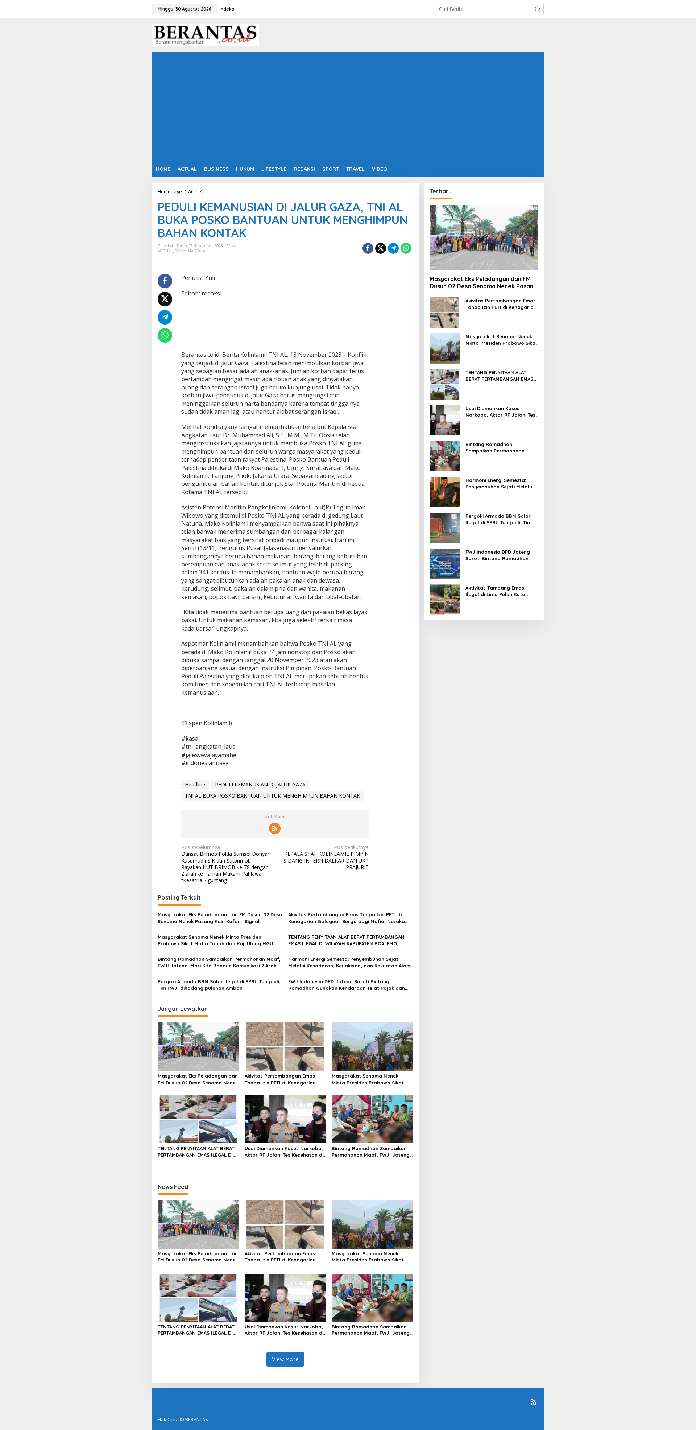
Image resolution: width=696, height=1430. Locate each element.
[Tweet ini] (380, 248)
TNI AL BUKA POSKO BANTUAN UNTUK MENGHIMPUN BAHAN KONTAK (272, 795)
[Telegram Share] (393, 248)
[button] (537, 9)
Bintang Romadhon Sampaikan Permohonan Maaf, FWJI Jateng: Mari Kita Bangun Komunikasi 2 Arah (219, 962)
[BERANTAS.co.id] (205, 34)
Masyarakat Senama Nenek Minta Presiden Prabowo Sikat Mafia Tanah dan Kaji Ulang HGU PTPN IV (215, 940)
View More (285, 1359)
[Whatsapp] (406, 248)
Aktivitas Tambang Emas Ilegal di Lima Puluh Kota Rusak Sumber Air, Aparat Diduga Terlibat (496, 591)
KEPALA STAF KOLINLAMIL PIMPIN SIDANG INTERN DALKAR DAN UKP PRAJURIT (326, 857)
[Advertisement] (348, 106)
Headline (195, 784)
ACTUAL (165, 250)
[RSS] (275, 828)
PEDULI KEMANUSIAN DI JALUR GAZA (260, 784)
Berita (180, 250)
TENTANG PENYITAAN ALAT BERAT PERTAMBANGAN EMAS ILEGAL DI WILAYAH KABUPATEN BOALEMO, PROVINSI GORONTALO (346, 940)
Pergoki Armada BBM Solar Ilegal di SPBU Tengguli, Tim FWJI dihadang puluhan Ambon (219, 985)
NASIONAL (197, 250)
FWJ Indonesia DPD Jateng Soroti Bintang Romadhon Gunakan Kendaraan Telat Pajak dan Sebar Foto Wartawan (346, 985)
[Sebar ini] (367, 248)
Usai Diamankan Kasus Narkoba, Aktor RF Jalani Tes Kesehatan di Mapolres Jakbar (284, 1151)
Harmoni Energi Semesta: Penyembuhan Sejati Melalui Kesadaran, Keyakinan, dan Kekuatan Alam (349, 962)
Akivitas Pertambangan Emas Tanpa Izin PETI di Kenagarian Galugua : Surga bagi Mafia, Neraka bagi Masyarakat (346, 918)
